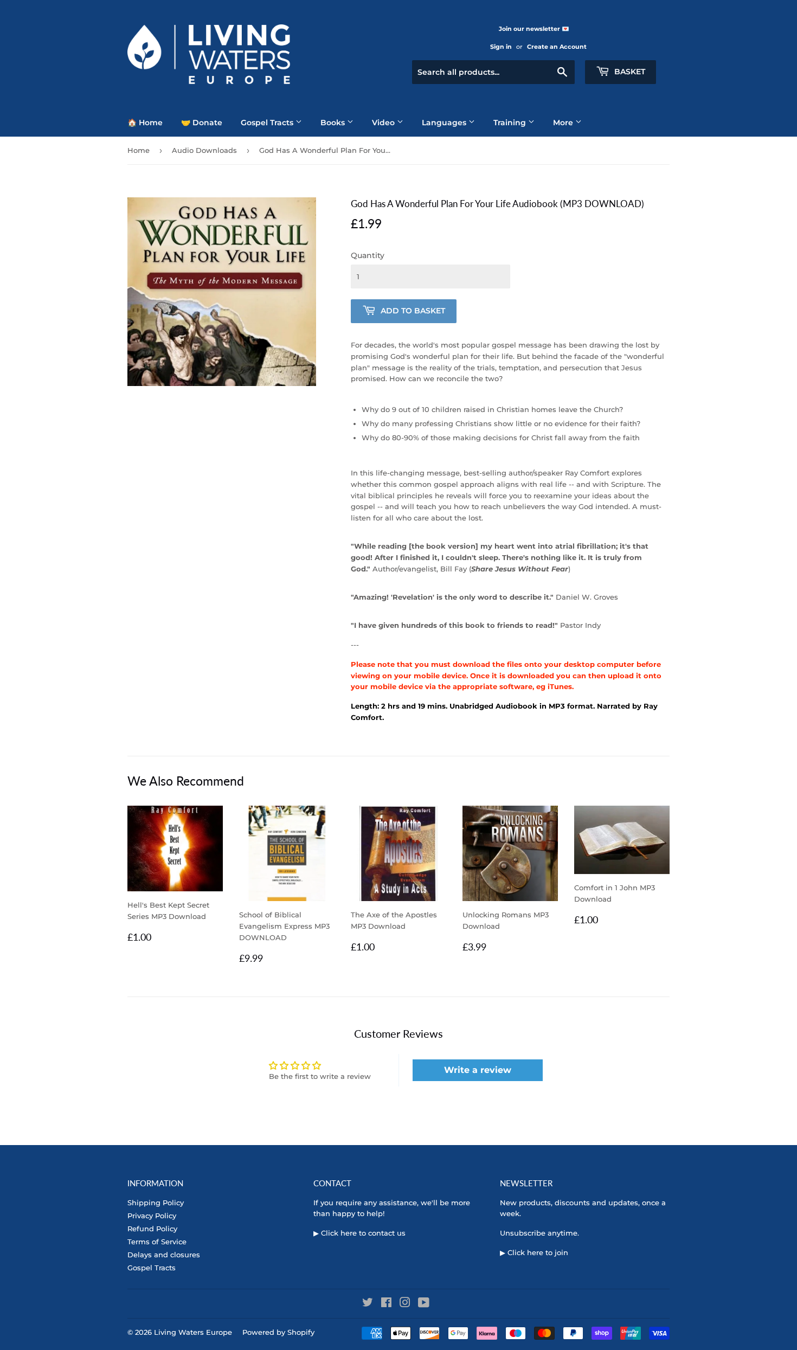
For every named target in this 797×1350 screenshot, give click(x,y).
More (564, 122)
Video (384, 122)
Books (333, 122)
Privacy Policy (151, 1215)
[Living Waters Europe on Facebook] (386, 1304)
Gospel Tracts (268, 122)
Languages (445, 122)
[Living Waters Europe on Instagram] (405, 1304)
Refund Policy (152, 1228)
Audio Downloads (204, 150)
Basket (628, 71)
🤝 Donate (201, 122)
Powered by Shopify (278, 1332)
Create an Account (557, 46)
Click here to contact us (363, 1233)
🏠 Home (145, 122)
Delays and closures (163, 1254)
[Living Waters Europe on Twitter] (367, 1304)
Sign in (501, 46)
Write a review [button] (477, 1070)
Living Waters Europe (193, 1332)
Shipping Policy (155, 1202)
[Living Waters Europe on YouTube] (423, 1304)
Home (138, 150)
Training (510, 122)
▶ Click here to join (534, 1252)
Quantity (367, 255)
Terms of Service (157, 1241)
